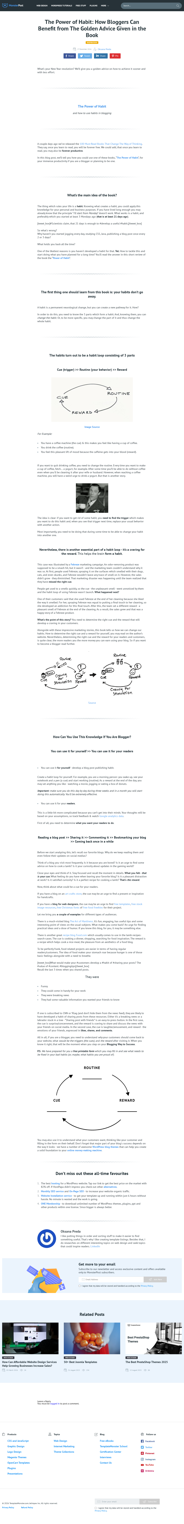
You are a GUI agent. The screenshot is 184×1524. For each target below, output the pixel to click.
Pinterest (149, 1453)
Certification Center (110, 1451)
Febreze (75, 564)
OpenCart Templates (18, 1462)
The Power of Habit (92, 106)
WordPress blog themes (105, 1146)
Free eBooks (107, 1440)
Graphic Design (15, 1446)
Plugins (93, 5)
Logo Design (14, 1451)
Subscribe (152, 1501)
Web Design (42, 5)
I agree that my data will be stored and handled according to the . (117, 1285)
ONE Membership (50, 1203)
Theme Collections (64, 1451)
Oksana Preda (104, 49)
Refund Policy (27, 1507)
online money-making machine (84, 1150)
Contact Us (106, 1462)
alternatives (110, 1186)
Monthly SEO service (52, 1191)
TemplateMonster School (113, 1446)
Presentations (15, 1473)
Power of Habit (61, 258)
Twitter (148, 1447)
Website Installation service (56, 1195)
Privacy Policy (147, 1285)
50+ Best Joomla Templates (80, 1362)
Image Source (92, 427)
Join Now (158, 1279)
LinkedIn (95, 1246)
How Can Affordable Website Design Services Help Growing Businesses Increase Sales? (29, 1364)
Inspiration (92, 42)
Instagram (150, 1459)
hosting (55, 1183)
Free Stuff (81, 5)
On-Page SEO (76, 1191)
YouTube (149, 1464)
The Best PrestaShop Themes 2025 (146, 1362)
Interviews (105, 1457)
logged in (55, 1403)
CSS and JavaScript (18, 1440)
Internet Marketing (64, 1446)
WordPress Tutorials (61, 5)
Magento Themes (16, 1457)
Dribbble (149, 1470)
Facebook (150, 1441)
